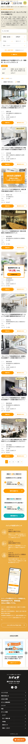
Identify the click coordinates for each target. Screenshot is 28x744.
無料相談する (14, 516)
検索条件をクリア (19, 50)
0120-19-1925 (17, 3)
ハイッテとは (4, 692)
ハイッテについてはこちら (14, 625)
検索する (15, 54)
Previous (2, 653)
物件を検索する (14, 491)
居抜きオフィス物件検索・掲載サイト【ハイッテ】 (10, 6)
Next (26, 653)
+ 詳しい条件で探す (8, 50)
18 (18, 462)
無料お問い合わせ (20, 122)
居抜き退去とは (5, 695)
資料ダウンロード (14, 663)
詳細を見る (7, 122)
